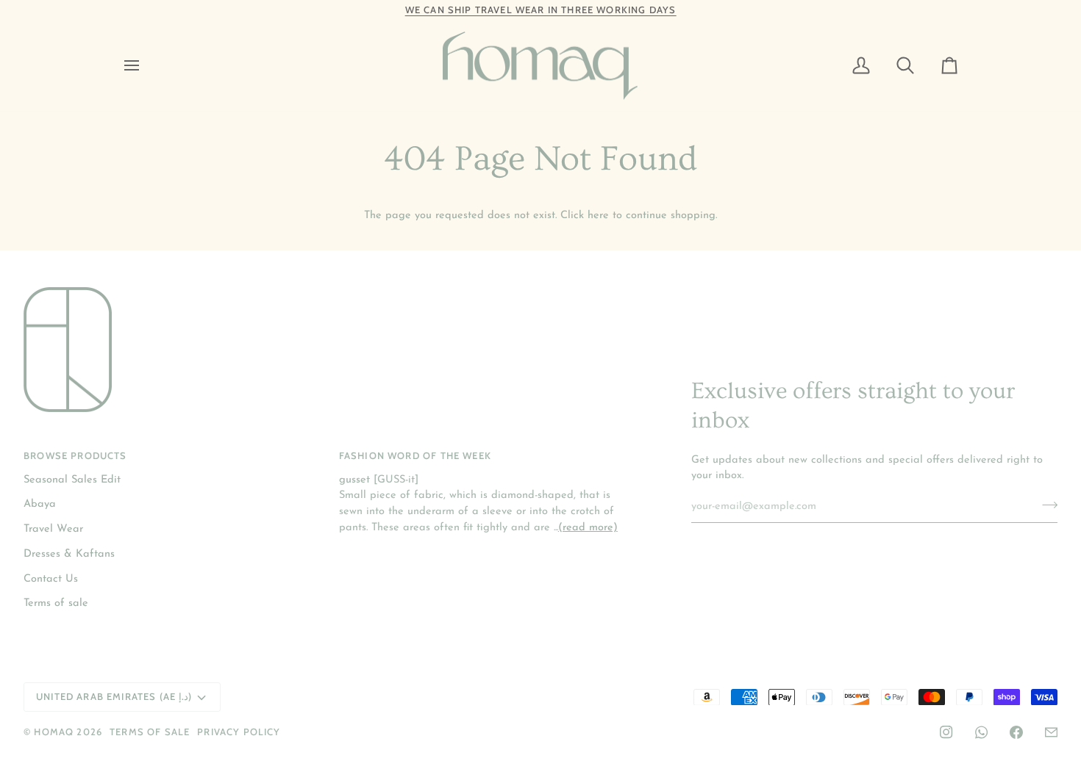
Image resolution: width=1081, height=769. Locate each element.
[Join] (1045, 504)
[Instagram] (946, 732)
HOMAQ (54, 731)
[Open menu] (145, 66)
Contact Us (51, 579)
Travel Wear (53, 529)
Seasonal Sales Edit (72, 479)
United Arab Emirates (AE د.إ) (114, 696)
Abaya (40, 504)
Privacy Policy (238, 731)
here (598, 215)
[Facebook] (1016, 732)
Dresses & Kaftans (69, 554)
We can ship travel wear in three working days (541, 9)
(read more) (588, 527)
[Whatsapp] (981, 732)
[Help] (1051, 732)
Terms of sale (56, 603)
